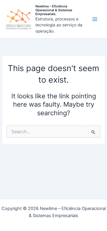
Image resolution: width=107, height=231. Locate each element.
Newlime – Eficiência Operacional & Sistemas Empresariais (53, 10)
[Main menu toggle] (95, 19)
